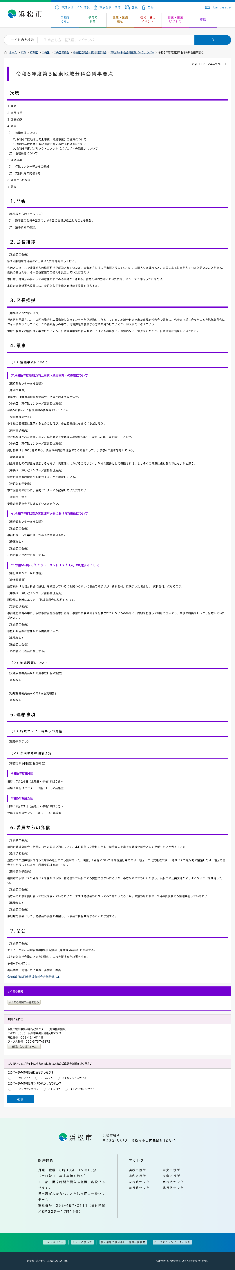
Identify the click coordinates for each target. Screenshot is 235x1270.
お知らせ (67, 7)
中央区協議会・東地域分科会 (89, 52)
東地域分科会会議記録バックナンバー (132, 52)
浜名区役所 (137, 1175)
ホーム (13, 52)
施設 (135, 7)
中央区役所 (171, 1170)
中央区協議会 (61, 52)
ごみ (151, 7)
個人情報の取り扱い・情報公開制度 (123, 1242)
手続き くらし (65, 19)
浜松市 (25, 15)
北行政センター (175, 1187)
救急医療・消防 (110, 7)
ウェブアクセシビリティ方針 (172, 1242)
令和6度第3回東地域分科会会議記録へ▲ (33, 976)
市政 (203, 19)
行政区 (34, 52)
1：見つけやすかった (26, 1089)
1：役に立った (22, 1078)
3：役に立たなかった (74, 1078)
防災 (87, 7)
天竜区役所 (171, 1175)
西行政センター (175, 1181)
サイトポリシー (54, 1242)
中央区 (46, 52)
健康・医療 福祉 (120, 19)
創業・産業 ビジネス (175, 19)
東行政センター (141, 1181)
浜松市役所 (137, 1170)
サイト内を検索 (22, 39)
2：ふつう (47, 1078)
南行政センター (141, 1187)
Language (222, 7)
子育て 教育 (93, 19)
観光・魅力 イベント (148, 19)
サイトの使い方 (82, 1242)
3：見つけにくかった (82, 1089)
